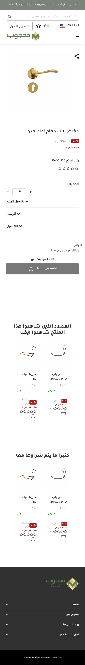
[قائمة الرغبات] (34, 347)
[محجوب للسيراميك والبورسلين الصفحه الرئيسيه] (23, 36)
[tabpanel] (27, 383)
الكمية (74, 184)
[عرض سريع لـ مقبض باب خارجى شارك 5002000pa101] (63, 413)
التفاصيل (12, 226)
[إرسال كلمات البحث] (9, 16)
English (72, 26)
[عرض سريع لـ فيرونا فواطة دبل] (33, 416)
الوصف (11, 214)
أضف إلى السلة (47, 269)
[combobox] (42, 16)
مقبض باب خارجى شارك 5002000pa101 (57, 379)
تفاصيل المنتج (15, 201)
